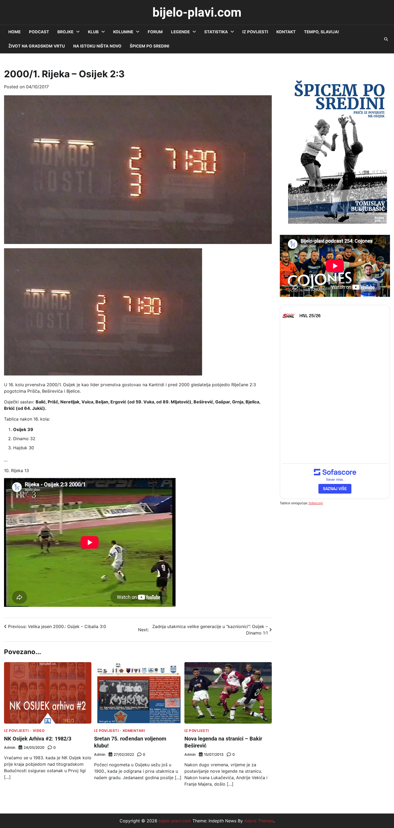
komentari (134, 730)
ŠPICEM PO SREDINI (149, 46)
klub (93, 31)
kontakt (286, 31)
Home (14, 31)
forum (155, 31)
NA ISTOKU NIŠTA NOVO (97, 46)
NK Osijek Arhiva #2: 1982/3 (37, 738)
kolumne (123, 31)
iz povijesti (255, 31)
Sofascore (315, 503)
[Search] (386, 39)
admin (9, 747)
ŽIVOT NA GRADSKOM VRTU (36, 46)
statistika (216, 31)
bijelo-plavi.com (197, 12)
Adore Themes (259, 820)
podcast (39, 31)
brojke (65, 31)
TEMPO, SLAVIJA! (321, 31)
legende (180, 31)
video (39, 730)
